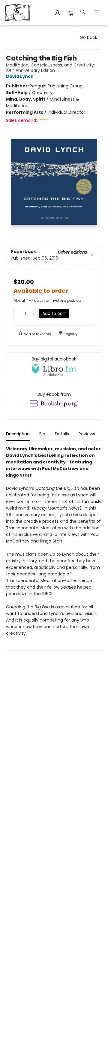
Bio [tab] (42, 434)
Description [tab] (18, 434)
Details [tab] (62, 434)
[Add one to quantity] (33, 313)
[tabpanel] (54, 548)
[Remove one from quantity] (17, 313)
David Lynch (20, 76)
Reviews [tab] (87, 434)
